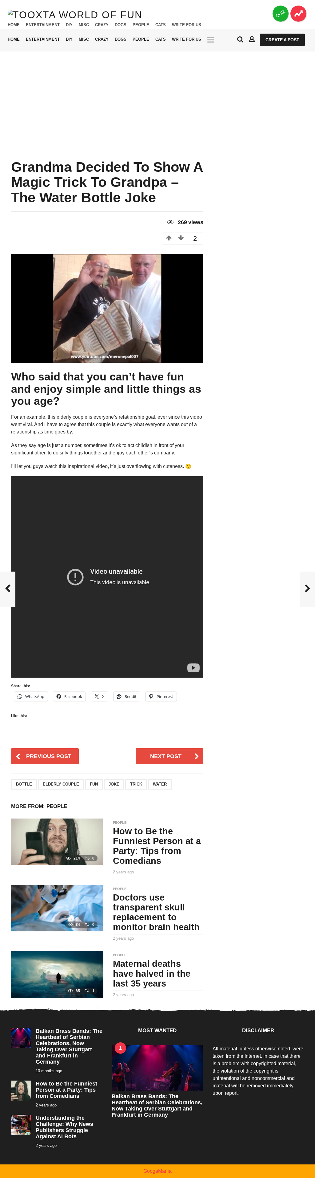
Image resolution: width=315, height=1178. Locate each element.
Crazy (102, 25)
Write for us (186, 25)
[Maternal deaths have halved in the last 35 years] (57, 974)
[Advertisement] (157, 98)
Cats (160, 25)
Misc (84, 25)
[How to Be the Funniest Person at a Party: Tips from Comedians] (57, 841)
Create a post (282, 39)
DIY (69, 25)
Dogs (120, 25)
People (141, 25)
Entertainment (43, 25)
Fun (94, 784)
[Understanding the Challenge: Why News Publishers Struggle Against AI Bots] (21, 1124)
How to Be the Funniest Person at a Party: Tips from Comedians (157, 846)
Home (14, 25)
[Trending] (298, 14)
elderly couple (61, 784)
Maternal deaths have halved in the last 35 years (151, 973)
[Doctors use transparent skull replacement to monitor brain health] (57, 907)
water (160, 784)
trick (136, 784)
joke (114, 784)
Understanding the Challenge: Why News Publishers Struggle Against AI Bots (64, 1127)
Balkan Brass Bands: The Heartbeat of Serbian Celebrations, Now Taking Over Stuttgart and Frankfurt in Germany (69, 1046)
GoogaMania (157, 1171)
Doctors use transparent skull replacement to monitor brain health (156, 912)
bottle (24, 784)
